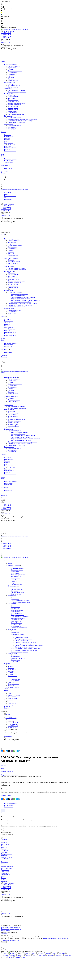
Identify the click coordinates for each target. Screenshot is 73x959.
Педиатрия (11, 84)
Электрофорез (12, 128)
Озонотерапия (12, 127)
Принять (3, 942)
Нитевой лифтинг (13, 109)
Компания (4, 839)
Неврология (11, 69)
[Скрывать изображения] (1, 20)
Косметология (8, 93)
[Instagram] (5, 177)
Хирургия (11, 79)
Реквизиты (7, 146)
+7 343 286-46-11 (6, 34)
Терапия (10, 76)
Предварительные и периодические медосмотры (22, 119)
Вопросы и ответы (10, 151)
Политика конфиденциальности (10, 927)
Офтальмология (12, 72)
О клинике (7, 135)
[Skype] (17, 751)
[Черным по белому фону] (1, 11)
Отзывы (6, 141)
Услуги (3, 61)
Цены (3, 156)
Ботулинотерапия (13, 100)
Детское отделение (10, 82)
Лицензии (7, 138)
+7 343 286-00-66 (8, 31)
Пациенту (4, 173)
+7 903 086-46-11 (6, 36)
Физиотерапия (8, 124)
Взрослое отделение (10, 64)
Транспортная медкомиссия (16, 122)
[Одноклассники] (4, 179)
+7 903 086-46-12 (6, 37)
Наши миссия (8, 136)
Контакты (4, 171)
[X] (9, 751)
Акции (3, 154)
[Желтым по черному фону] (1, 13)
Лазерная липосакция (14, 104)
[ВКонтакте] (5, 176)
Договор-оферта (6, 930)
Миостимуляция (13, 108)
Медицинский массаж (14, 125)
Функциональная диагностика (17, 92)
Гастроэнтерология (13, 66)
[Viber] (12, 751)
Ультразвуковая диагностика (16, 90)
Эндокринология (13, 80)
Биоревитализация (13, 96)
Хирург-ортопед (13, 87)
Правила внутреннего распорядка (11, 929)
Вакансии (7, 149)
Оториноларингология (15, 71)
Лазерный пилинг (13, 106)
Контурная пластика (14, 101)
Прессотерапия (12, 112)
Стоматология (12, 74)
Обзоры (3, 876)
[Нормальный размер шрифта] (2, 5)
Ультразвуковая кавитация (16, 114)
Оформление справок (14, 117)
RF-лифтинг (11, 95)
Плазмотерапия (12, 111)
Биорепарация (12, 98)
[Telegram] (19, 751)
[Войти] (1, 185)
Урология (11, 77)
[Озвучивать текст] (2, 24)
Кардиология (12, 67)
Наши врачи (11, 144)
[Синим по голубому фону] (1, 15)
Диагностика (8, 88)
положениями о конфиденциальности (53, 938)
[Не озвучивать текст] (1, 26)
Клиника (3, 132)
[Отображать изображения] (2, 18)
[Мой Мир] (7, 751)
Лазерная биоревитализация (16, 103)
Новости (3, 878)
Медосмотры (8, 116)
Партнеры (7, 139)
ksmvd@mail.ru (5, 42)
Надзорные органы (10, 147)
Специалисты (8, 143)
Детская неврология (14, 85)
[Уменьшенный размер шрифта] (1, 3)
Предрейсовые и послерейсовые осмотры (20, 120)
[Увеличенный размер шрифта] (2, 7)
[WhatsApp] (14, 751)
